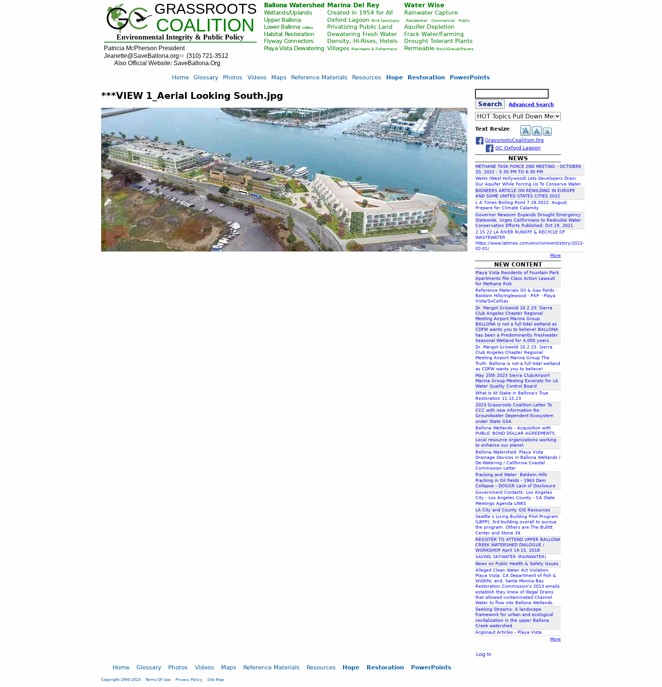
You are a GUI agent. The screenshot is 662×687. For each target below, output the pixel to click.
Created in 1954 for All (360, 12)
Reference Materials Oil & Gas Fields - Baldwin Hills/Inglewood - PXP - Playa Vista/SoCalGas (516, 296)
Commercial (443, 20)
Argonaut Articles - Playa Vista (508, 632)
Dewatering (309, 48)
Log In (483, 654)
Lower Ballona (282, 26)
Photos (233, 77)
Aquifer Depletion (429, 26)
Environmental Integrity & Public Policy (180, 37)
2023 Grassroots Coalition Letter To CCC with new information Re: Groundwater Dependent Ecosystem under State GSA (514, 413)
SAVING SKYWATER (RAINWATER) (510, 556)
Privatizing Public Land (360, 26)
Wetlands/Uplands (288, 12)
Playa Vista (278, 48)
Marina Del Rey (353, 5)
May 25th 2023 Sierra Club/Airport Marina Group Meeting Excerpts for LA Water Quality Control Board (516, 381)
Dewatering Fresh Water (362, 34)
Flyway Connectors (289, 41)
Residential (416, 20)
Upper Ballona (282, 19)
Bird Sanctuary (386, 20)
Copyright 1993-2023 (121, 679)
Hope (394, 77)
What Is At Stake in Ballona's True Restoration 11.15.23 (511, 396)
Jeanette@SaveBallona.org (141, 56)
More (555, 255)
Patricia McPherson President (144, 48)
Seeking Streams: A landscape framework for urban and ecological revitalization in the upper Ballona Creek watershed (514, 617)
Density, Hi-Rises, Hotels (362, 41)
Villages (338, 48)
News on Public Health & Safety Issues (517, 563)
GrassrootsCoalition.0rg (514, 140)
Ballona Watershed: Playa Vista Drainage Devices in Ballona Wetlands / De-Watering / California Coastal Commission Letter (517, 460)
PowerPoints (470, 77)
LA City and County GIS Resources (512, 510)
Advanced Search (531, 104)
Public (464, 20)
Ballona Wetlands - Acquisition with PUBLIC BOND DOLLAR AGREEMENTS (515, 431)
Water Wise (424, 5)
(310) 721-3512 (207, 56)
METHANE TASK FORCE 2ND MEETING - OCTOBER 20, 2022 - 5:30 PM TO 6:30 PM (528, 169)
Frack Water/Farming (434, 34)
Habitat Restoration (289, 34)
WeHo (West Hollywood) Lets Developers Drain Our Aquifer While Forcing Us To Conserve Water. (528, 181)
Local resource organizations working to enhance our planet (515, 442)
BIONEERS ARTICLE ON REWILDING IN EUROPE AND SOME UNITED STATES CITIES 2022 (525, 193)
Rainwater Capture (431, 12)
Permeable (419, 48)
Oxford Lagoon (348, 19)
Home (180, 77)
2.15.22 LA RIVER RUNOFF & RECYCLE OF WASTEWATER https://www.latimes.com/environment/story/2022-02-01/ (529, 240)
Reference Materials (319, 77)
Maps (279, 77)
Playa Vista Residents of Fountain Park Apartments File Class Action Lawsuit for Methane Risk (517, 278)
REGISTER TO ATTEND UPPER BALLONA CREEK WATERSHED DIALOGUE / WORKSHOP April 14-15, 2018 (517, 545)
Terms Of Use (158, 679)
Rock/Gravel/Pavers (455, 49)
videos (307, 27)
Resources (366, 77)
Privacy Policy (188, 679)
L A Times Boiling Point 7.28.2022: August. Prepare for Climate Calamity (521, 205)
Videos (257, 77)
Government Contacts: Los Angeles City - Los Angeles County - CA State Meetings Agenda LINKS (515, 498)
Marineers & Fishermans (374, 49)
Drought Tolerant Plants (438, 41)
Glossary (205, 77)
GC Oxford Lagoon (518, 148)
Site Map (215, 679)
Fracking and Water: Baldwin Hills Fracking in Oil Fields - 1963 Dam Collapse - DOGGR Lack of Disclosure (515, 480)
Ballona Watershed (294, 5)
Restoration (426, 77)
